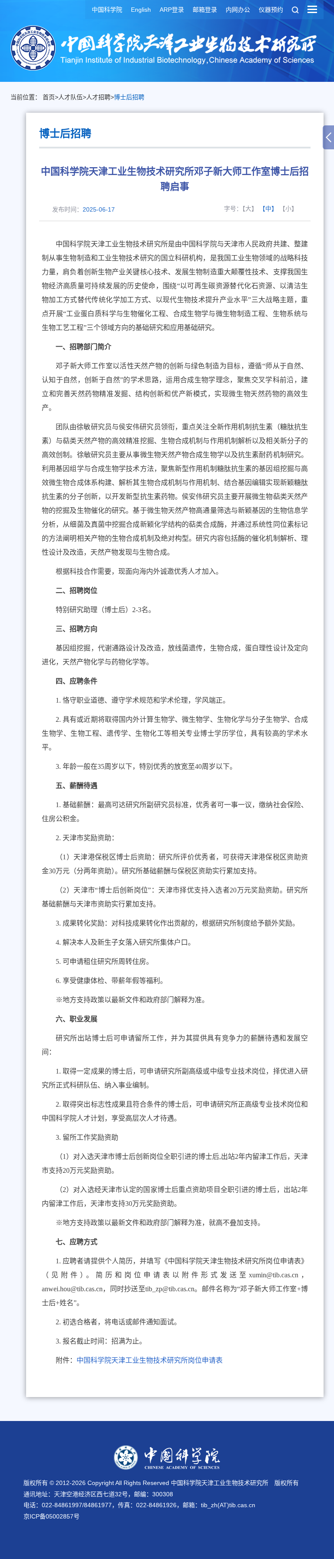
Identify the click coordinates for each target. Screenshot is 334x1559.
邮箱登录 (205, 9)
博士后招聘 (129, 97)
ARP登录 (172, 9)
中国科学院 (107, 9)
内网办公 (238, 9)
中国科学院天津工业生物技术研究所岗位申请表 (150, 1360)
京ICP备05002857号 (51, 1516)
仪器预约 (271, 9)
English (141, 9)
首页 (49, 97)
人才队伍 (70, 97)
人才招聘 (98, 97)
